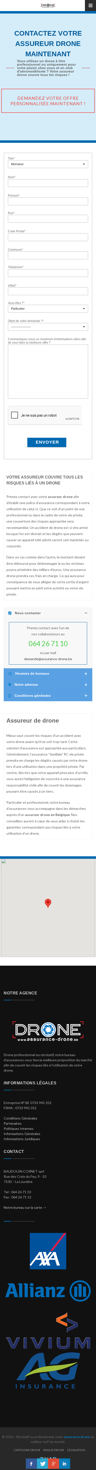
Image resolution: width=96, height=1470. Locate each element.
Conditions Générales (20, 1118)
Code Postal (17, 231)
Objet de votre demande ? (26, 321)
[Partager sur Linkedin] (64, 1463)
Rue (11, 213)
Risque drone (53, 1450)
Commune (15, 249)
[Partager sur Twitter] (42, 1463)
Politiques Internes (18, 1128)
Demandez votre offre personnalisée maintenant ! (48, 100)
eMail (12, 285)
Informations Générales (22, 1134)
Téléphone (16, 267)
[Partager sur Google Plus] (53, 1463)
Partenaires (13, 1123)
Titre (11, 158)
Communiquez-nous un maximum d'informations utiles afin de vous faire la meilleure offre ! (47, 340)
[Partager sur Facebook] (31, 1463)
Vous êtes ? (16, 303)
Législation (76, 1450)
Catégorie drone (27, 1450)
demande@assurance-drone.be (48, 659)
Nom (12, 177)
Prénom (14, 195)
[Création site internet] (48, 1458)
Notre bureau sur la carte (23, 1207)
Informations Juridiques (22, 1139)
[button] (48, 903)
